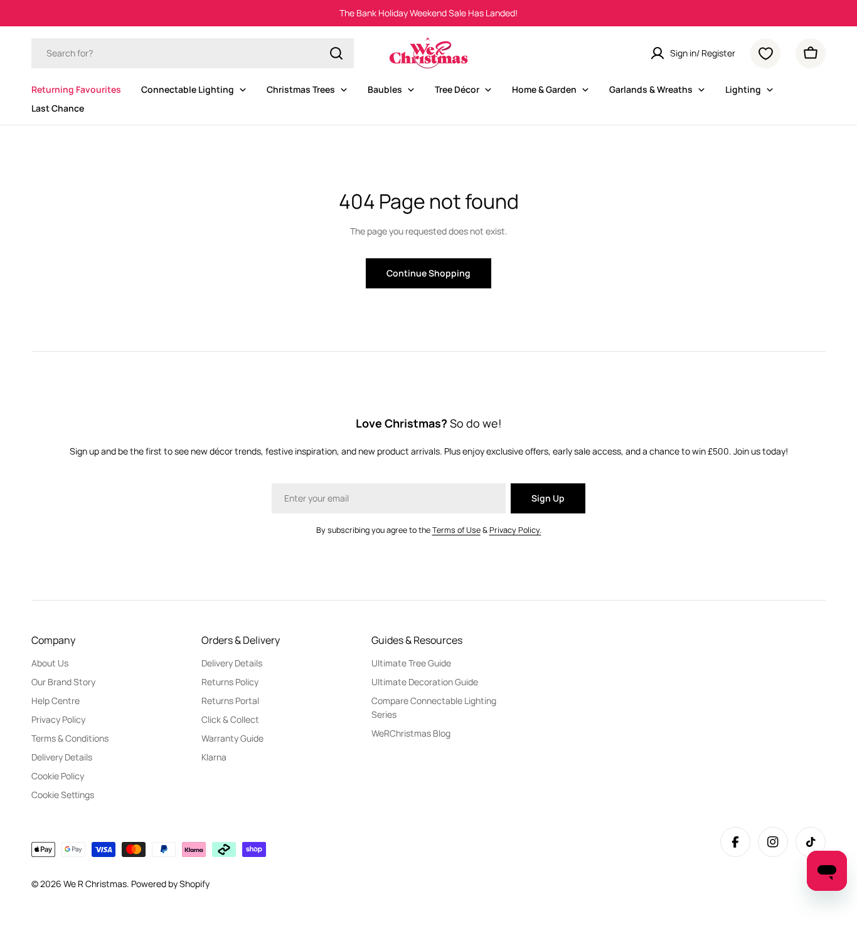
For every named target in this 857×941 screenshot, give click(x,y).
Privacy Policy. (515, 530)
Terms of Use (456, 530)
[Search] (336, 53)
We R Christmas (95, 884)
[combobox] (192, 53)
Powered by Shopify (170, 884)
